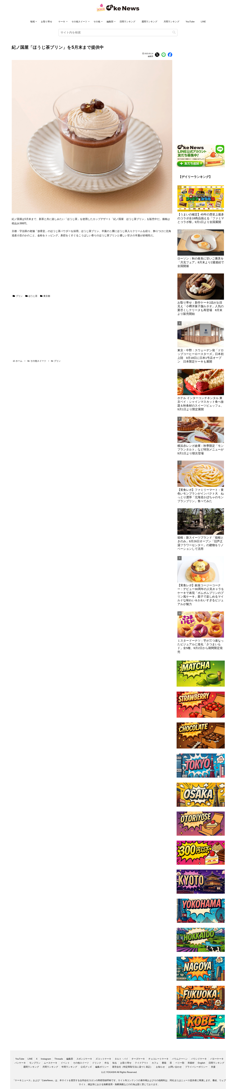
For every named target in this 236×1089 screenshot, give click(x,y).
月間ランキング (171, 21)
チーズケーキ (138, 1058)
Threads (58, 1058)
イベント (65, 1063)
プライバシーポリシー (196, 1067)
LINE (203, 21)
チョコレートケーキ (158, 1058)
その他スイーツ (79, 21)
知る (114, 1063)
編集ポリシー (102, 1067)
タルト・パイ (121, 1058)
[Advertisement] (92, 267)
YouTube (190, 21)
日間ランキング (127, 21)
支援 (213, 1067)
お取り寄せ (46, 21)
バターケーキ (217, 1058)
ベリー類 (179, 1063)
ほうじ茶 (32, 296)
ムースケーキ (50, 1063)
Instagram (46, 1058)
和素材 (191, 1063)
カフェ (155, 1063)
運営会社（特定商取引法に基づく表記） (132, 1067)
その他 (96, 21)
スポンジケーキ (84, 1058)
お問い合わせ (175, 1067)
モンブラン (34, 1063)
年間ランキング (69, 1067)
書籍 (164, 1063)
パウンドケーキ (199, 1058)
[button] (174, 32)
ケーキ (61, 21)
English (201, 1063)
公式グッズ (86, 1067)
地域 (32, 21)
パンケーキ (20, 1063)
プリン (19, 296)
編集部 (110, 21)
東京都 (46, 296)
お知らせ (160, 1067)
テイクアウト (141, 1063)
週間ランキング (149, 21)
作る (107, 1063)
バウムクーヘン (180, 1058)
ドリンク (96, 1063)
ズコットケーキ (103, 1058)
